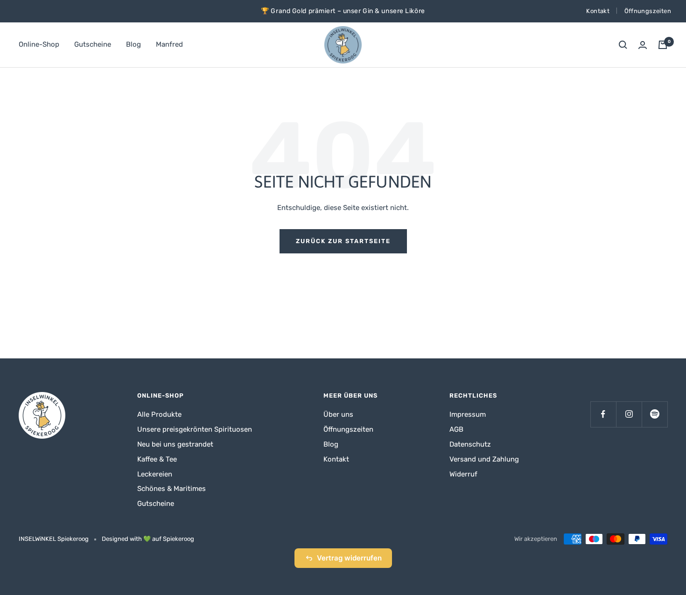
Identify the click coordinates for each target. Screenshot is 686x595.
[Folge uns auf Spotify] (654, 414)
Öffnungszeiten (647, 10)
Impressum (467, 414)
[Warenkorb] (662, 45)
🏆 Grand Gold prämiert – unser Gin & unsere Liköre (343, 11)
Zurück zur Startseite (343, 241)
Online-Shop (39, 44)
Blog (133, 44)
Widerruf (463, 474)
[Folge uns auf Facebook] (603, 414)
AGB (456, 429)
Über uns (338, 414)
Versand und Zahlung (484, 459)
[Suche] (623, 45)
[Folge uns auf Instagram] (629, 414)
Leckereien (154, 474)
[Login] (642, 45)
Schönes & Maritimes (171, 488)
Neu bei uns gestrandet (175, 444)
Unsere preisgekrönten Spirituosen (194, 429)
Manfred (169, 44)
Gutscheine (92, 44)
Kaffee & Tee (157, 459)
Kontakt (597, 10)
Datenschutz (470, 444)
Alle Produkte (159, 414)
